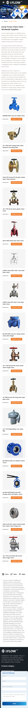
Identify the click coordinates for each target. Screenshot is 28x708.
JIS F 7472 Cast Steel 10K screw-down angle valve (12, 557)
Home (6, 21)
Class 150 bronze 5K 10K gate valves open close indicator (14, 178)
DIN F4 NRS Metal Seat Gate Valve (13, 241)
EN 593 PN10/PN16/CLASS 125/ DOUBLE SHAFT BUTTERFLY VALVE (12, 493)
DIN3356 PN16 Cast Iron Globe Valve (14, 116)
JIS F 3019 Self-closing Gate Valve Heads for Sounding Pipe (13, 147)
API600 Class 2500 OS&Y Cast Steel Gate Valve (13, 271)
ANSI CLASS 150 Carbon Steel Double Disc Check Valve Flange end (14, 525)
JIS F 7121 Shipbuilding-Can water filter (13, 430)
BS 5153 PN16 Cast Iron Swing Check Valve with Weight (14, 335)
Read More (5, 119)
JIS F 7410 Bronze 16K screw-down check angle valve (13, 367)
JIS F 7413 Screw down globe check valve (13, 210)
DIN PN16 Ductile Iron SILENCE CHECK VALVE (14, 462)
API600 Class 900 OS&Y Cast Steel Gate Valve (13, 303)
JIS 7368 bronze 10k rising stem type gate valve (14, 398)
